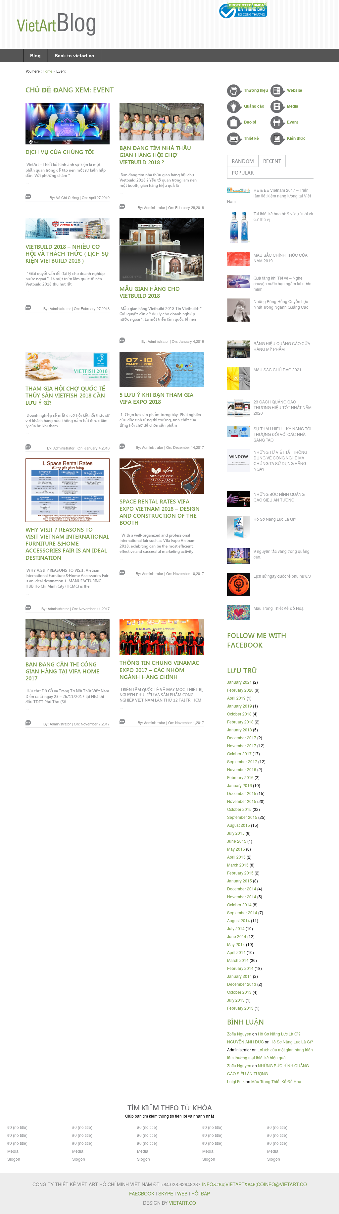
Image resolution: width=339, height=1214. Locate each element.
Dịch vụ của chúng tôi (59, 151)
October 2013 (239, 992)
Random (243, 161)
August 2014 (238, 920)
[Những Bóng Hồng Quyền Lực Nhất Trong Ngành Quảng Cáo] (240, 311)
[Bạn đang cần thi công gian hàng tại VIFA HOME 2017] (67, 639)
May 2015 (236, 849)
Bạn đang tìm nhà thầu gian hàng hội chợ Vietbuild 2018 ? (155, 155)
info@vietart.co (285, 1184)
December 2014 (241, 888)
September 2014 (242, 912)
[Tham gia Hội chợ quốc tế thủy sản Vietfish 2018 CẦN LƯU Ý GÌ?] (67, 367)
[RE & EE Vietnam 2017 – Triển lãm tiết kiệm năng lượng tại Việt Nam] (240, 191)
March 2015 (238, 865)
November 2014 (241, 896)
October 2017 (239, 753)
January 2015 (239, 880)
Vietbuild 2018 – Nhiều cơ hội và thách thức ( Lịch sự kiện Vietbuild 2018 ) (67, 253)
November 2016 (241, 769)
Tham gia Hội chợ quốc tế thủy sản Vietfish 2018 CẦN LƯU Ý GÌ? (65, 395)
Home (47, 71)
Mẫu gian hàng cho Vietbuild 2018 (150, 292)
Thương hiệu (256, 90)
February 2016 (240, 777)
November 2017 (241, 745)
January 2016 (239, 785)
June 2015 (236, 841)
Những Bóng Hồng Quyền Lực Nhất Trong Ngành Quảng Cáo (281, 304)
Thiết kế (251, 138)
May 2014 (236, 944)
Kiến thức (296, 138)
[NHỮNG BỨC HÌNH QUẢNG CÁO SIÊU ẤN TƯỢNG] (240, 500)
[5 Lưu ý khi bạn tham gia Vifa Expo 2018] (162, 371)
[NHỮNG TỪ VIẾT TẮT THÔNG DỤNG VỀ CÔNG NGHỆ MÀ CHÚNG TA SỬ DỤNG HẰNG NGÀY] (240, 462)
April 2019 (236, 698)
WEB (182, 1193)
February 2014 (240, 968)
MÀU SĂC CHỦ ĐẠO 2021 (278, 369)
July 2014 (236, 928)
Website (294, 90)
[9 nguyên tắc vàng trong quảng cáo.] (240, 557)
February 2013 (240, 1008)
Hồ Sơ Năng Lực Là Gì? (275, 519)
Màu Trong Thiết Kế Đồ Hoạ (279, 608)
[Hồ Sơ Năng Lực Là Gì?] (240, 529)
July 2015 (236, 833)
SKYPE (165, 1193)
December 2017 (241, 737)
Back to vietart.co (74, 55)
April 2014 (236, 952)
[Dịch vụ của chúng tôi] (67, 125)
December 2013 (241, 984)
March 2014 (238, 960)
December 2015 (241, 793)
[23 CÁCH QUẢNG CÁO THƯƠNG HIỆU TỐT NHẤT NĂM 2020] (240, 409)
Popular (243, 172)
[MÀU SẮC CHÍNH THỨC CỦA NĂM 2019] (240, 260)
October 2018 (239, 713)
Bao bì (250, 122)
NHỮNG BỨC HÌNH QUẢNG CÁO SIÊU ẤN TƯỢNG (279, 496)
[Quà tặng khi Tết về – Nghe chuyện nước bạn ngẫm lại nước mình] (240, 283)
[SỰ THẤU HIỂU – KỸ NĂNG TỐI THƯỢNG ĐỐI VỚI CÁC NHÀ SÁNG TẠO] (240, 433)
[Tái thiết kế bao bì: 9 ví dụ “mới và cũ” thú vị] (240, 228)
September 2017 (242, 761)
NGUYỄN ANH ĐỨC (245, 1041)
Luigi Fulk (236, 1081)
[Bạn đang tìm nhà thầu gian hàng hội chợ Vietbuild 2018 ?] (162, 123)
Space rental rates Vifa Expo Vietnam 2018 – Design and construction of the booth (160, 512)
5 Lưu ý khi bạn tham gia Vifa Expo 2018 (156, 398)
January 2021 (239, 682)
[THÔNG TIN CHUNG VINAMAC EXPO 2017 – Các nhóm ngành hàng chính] (162, 638)
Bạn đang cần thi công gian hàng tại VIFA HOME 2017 (62, 671)
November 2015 (241, 801)
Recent (272, 161)
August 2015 (238, 825)
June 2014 (236, 936)
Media (292, 106)
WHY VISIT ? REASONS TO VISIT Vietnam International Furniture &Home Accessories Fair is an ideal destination (67, 543)
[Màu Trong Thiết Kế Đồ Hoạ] (240, 613)
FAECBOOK (141, 1193)
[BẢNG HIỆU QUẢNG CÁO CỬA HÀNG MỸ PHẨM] (240, 350)
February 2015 (240, 872)
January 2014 (239, 976)
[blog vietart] (56, 34)
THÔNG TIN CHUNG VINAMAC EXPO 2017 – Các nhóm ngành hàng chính (159, 669)
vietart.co (182, 1202)
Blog (35, 55)
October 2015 (239, 809)
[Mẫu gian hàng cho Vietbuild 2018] (162, 251)
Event (292, 122)
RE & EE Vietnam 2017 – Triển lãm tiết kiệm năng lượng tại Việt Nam (269, 195)
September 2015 (242, 817)
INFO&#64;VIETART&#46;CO (233, 1184)
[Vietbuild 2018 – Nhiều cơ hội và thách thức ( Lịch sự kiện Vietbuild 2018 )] (67, 229)
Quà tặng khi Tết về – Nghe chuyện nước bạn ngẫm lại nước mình (282, 283)
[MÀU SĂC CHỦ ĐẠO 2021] (240, 379)
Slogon (13, 1159)
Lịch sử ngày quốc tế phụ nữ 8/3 (282, 576)
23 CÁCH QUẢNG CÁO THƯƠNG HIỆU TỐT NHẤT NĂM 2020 (283, 407)
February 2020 (240, 690)
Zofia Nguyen (239, 1033)
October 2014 (239, 904)
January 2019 (239, 706)
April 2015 (236, 857)
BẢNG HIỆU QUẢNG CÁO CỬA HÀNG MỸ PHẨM (282, 346)
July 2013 (236, 1000)
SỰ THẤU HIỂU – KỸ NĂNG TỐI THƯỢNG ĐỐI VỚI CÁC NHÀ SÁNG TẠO (282, 434)
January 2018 (239, 729)
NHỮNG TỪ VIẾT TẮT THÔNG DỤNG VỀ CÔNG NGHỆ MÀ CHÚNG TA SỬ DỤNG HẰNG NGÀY (280, 460)
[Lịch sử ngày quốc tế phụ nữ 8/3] (240, 586)
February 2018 (240, 721)
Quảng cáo (254, 106)
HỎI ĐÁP (200, 1193)
